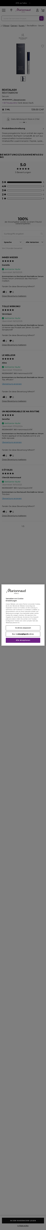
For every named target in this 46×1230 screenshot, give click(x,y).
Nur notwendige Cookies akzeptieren (23, 634)
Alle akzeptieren (23, 640)
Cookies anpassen (23, 628)
